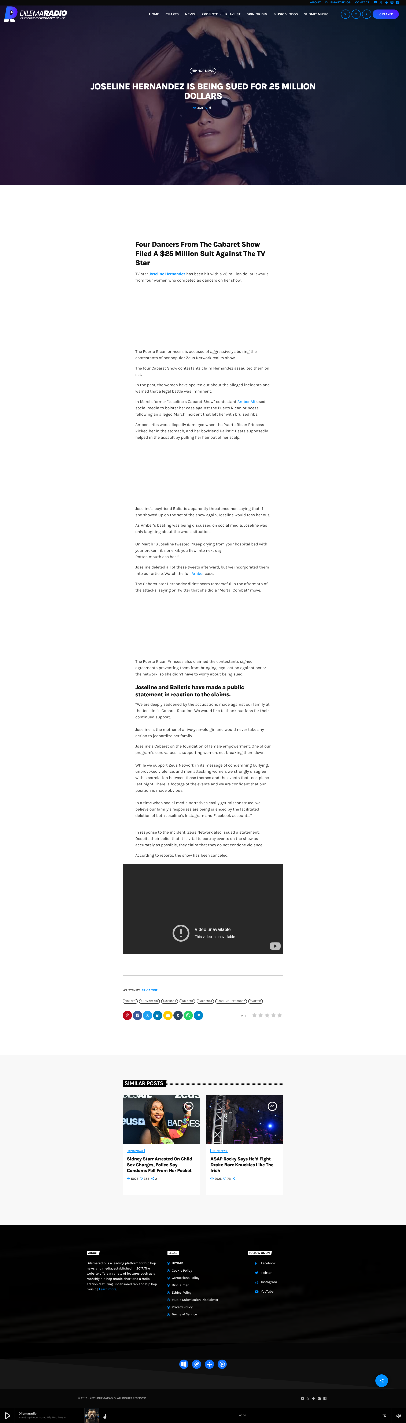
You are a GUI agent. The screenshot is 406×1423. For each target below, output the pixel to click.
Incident (187, 1001)
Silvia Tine (149, 990)
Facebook (169, 1001)
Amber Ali (246, 401)
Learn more (107, 1289)
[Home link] (35, 14)
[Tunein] (386, 2)
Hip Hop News (203, 71)
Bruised (130, 1001)
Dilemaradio (149, 1001)
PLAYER (386, 14)
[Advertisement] (203, 317)
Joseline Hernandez (231, 1001)
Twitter (255, 1001)
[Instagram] (392, 2)
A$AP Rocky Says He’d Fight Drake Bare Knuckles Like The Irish (241, 1164)
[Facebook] (397, 2)
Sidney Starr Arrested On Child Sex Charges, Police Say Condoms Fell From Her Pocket (159, 1164)
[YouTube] (375, 2)
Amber (198, 573)
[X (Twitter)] (381, 2)
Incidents (205, 1001)
